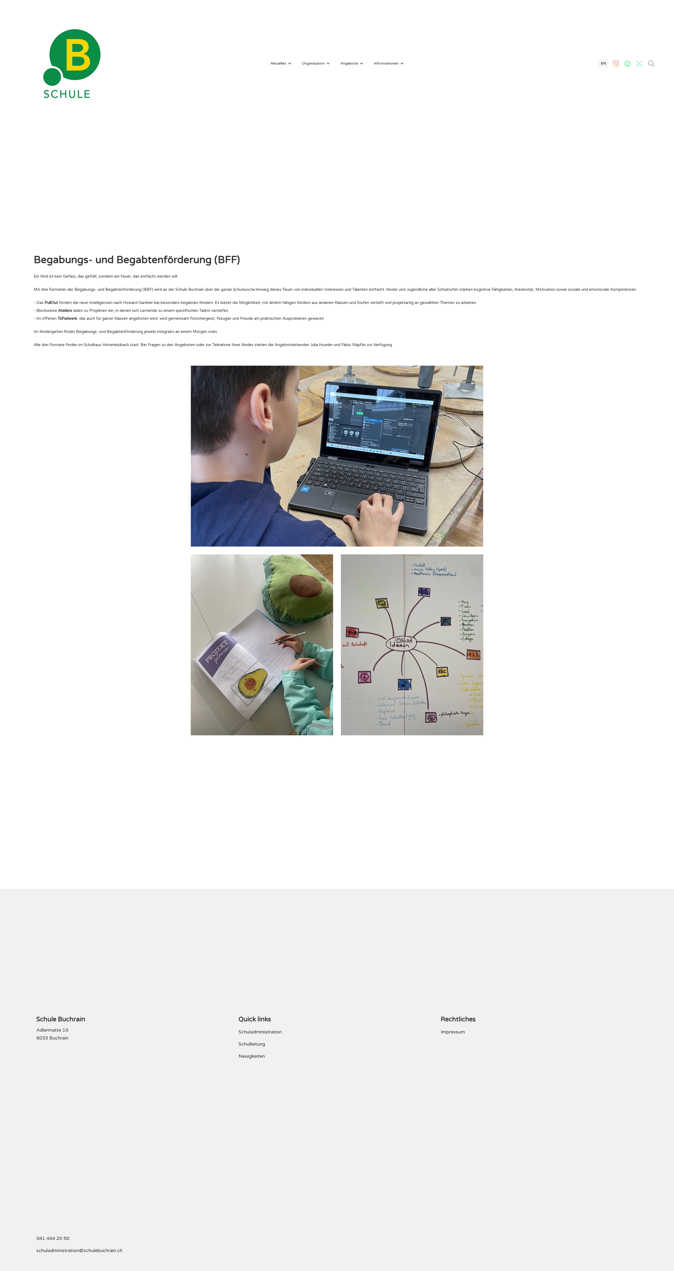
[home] (72, 64)
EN (603, 63)
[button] (281, 63)
